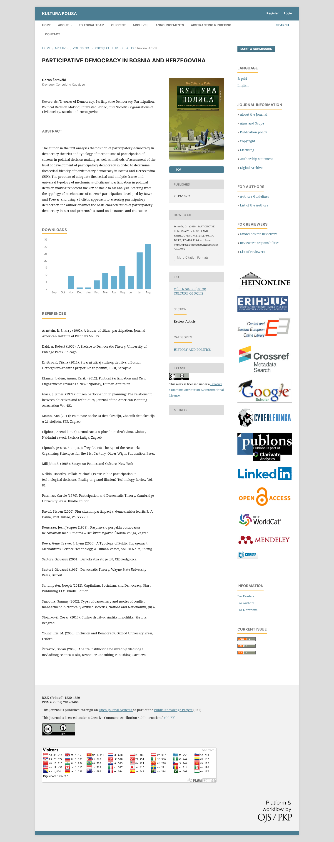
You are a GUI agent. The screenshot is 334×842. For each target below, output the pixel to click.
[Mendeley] (263, 544)
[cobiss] (247, 558)
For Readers (245, 596)
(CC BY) (169, 717)
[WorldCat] (262, 526)
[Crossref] (264, 373)
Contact (52, 34)
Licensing (247, 150)
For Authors (245, 603)
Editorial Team (91, 25)
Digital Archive (251, 167)
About (64, 25)
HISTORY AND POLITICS (192, 349)
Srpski (242, 78)
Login (288, 13)
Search (282, 25)
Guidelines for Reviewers (258, 234)
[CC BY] (58, 734)
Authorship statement (256, 159)
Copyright (247, 141)
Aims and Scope (252, 123)
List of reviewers (252, 251)
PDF (178, 169)
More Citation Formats (193, 257)
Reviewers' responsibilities (259, 243)
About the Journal (253, 114)
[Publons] (264, 460)
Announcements (169, 25)
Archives (141, 25)
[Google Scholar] (264, 401)
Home (46, 25)
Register (273, 13)
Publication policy (253, 132)
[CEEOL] (264, 338)
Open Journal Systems (116, 710)
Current (118, 25)
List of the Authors (254, 205)
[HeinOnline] (264, 290)
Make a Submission (256, 49)
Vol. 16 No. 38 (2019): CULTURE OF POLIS (103, 48)
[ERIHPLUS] (262, 311)
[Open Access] (264, 506)
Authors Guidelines (254, 196)
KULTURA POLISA (59, 13)
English (243, 85)
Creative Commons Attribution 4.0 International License (196, 389)
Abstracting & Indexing (211, 25)
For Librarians (247, 610)
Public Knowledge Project (173, 710)
